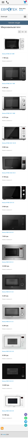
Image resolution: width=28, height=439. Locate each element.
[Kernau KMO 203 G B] (14, 222)
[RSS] (2, 428)
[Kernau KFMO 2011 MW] (14, 103)
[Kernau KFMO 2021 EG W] (14, 133)
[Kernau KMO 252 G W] (14, 341)
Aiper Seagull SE (4, 438)
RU (20, 10)
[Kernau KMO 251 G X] (14, 311)
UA (22, 10)
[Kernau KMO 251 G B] (14, 282)
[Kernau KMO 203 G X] (14, 252)
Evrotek (4, 434)
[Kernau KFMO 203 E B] (14, 192)
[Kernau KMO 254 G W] (14, 401)
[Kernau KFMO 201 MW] (14, 43)
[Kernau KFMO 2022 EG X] (14, 163)
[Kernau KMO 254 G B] (14, 371)
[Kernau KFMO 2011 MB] (14, 73)
